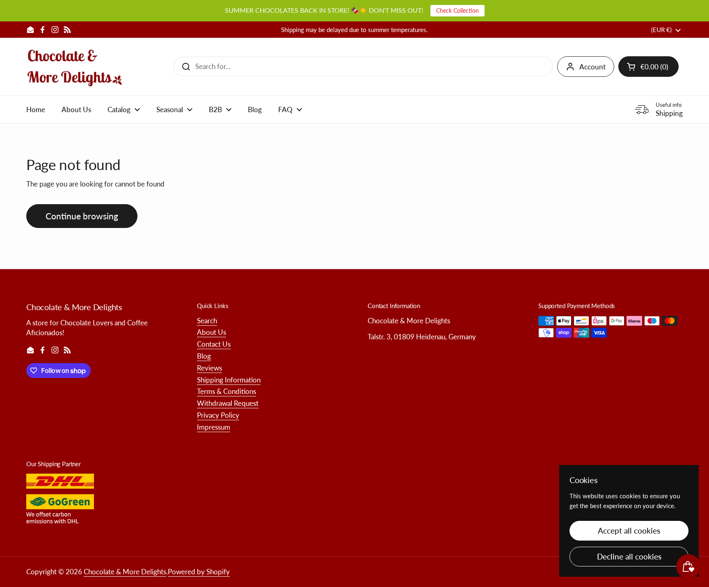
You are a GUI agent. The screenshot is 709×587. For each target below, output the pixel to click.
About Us (211, 332)
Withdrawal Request (227, 403)
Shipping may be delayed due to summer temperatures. (354, 30)
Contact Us (214, 344)
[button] (648, 66)
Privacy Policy (218, 415)
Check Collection (457, 10)
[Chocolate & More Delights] (75, 66)
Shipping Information (229, 379)
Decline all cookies (629, 556)
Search (207, 320)
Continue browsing (82, 216)
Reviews (209, 368)
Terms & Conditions (226, 391)
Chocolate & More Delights (125, 571)
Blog (204, 356)
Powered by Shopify (199, 571)
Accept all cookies (629, 530)
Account (592, 66)
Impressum (213, 427)
